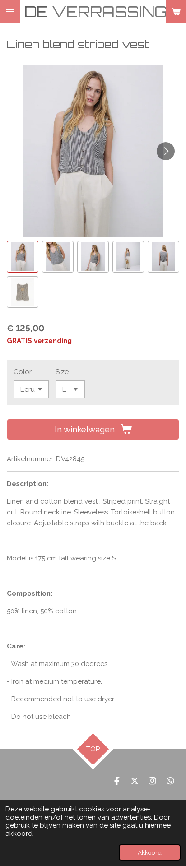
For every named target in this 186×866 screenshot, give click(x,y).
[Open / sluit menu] (10, 11)
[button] (22, 257)
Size (62, 372)
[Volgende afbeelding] (166, 151)
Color (23, 372)
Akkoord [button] (150, 852)
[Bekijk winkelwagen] (176, 11)
